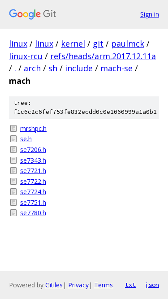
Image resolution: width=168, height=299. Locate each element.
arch (32, 68)
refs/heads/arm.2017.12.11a (103, 56)
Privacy (78, 285)
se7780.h (33, 212)
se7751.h (33, 202)
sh (52, 68)
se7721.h (33, 170)
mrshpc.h (33, 128)
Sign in (149, 14)
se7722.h (33, 181)
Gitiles (54, 285)
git (98, 43)
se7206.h (33, 149)
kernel (73, 43)
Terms (103, 285)
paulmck (127, 43)
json (152, 285)
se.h (26, 138)
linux (18, 43)
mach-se (116, 68)
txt (130, 285)
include (79, 68)
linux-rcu (26, 56)
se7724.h (33, 191)
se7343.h (33, 160)
